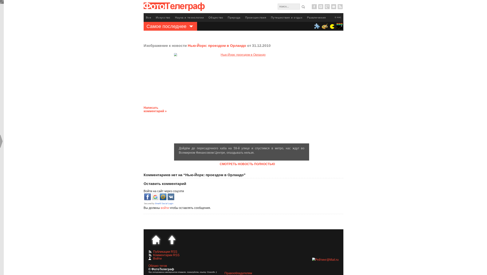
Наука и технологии (189, 17)
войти (165, 207)
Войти (157, 258)
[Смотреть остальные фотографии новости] (241, 98)
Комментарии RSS (166, 255)
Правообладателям (238, 273)
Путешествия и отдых (286, 17)
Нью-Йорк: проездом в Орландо (217, 46)
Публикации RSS (165, 251)
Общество (215, 17)
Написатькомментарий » (155, 109)
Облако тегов (157, 265)
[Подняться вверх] (172, 239)
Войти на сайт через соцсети (164, 191)
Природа (234, 17)
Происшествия (256, 17)
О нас (338, 17)
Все (148, 17)
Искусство (163, 17)
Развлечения (316, 17)
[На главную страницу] (156, 239)
